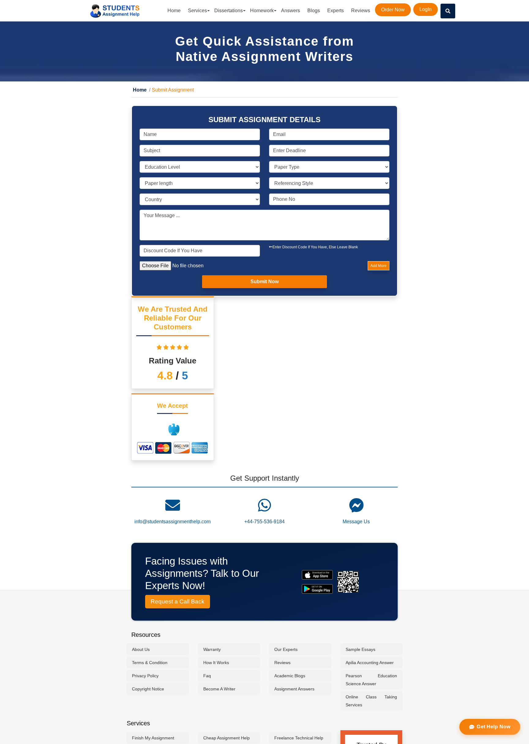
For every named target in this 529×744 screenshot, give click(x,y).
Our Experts (286, 649)
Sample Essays (360, 649)
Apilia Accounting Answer (370, 662)
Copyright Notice (148, 689)
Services (197, 10)
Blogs (313, 10)
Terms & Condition (149, 662)
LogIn (425, 9)
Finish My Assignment (153, 738)
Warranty (212, 649)
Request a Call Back (177, 602)
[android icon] (317, 589)
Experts (335, 10)
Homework (262, 10)
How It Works (216, 662)
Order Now (393, 9)
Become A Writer (219, 689)
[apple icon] (317, 575)
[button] (448, 11)
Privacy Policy (145, 676)
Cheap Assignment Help (226, 738)
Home (174, 10)
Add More (378, 266)
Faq (207, 676)
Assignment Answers (294, 689)
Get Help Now (493, 727)
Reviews (360, 10)
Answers (290, 10)
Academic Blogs (289, 676)
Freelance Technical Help (298, 738)
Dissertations (228, 10)
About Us (141, 649)
